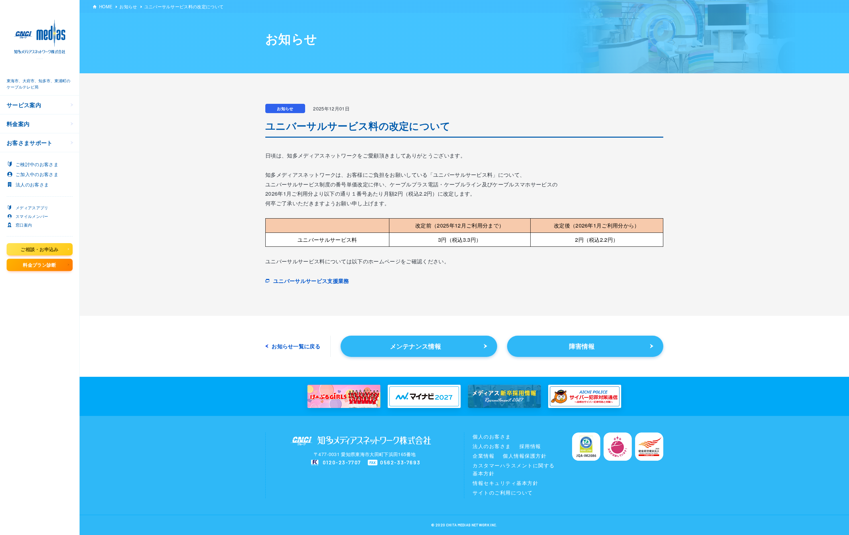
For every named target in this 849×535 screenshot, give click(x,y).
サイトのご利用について (503, 492)
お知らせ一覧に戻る (296, 346)
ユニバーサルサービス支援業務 (311, 281)
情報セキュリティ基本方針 (505, 482)
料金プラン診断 (39, 264)
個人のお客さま (492, 436)
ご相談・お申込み (40, 249)
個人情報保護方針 (525, 455)
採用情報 (530, 445)
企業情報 (483, 455)
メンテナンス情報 (415, 346)
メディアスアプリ (32, 207)
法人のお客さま (492, 445)
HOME (105, 6)
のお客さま (37, 164)
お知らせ (128, 6)
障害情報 (582, 346)
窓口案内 (24, 225)
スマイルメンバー (32, 216)
